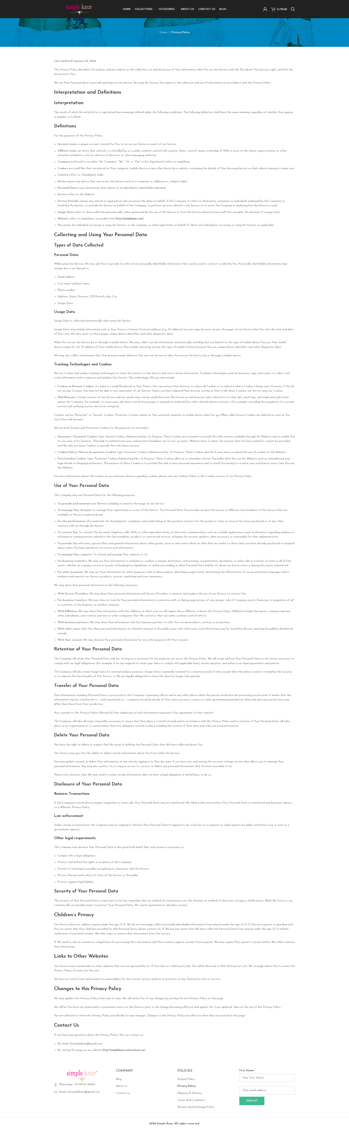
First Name (246, 1070)
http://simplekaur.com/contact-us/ (124, 1050)
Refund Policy (186, 1079)
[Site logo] (79, 8)
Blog (119, 1079)
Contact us (123, 1093)
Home (163, 32)
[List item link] (82, 1084)
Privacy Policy (187, 1086)
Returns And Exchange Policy (196, 1107)
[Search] (293, 9)
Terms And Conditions (191, 1100)
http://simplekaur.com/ (130, 218)
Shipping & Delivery (190, 1093)
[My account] (265, 9)
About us (121, 1086)
